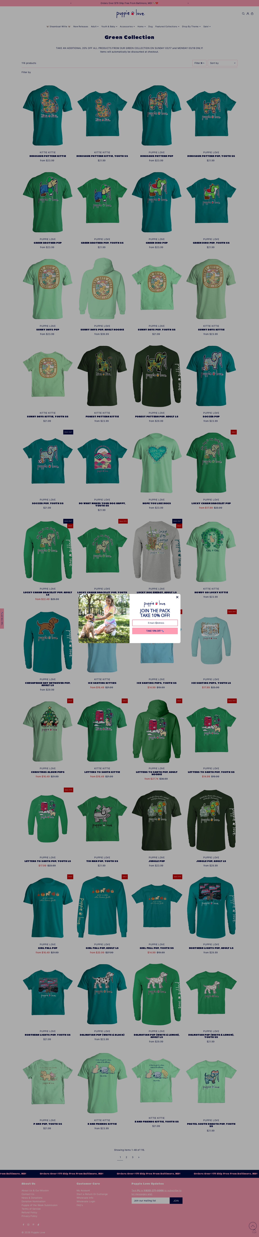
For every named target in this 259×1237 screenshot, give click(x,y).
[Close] (177, 597)
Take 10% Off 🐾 (155, 630)
